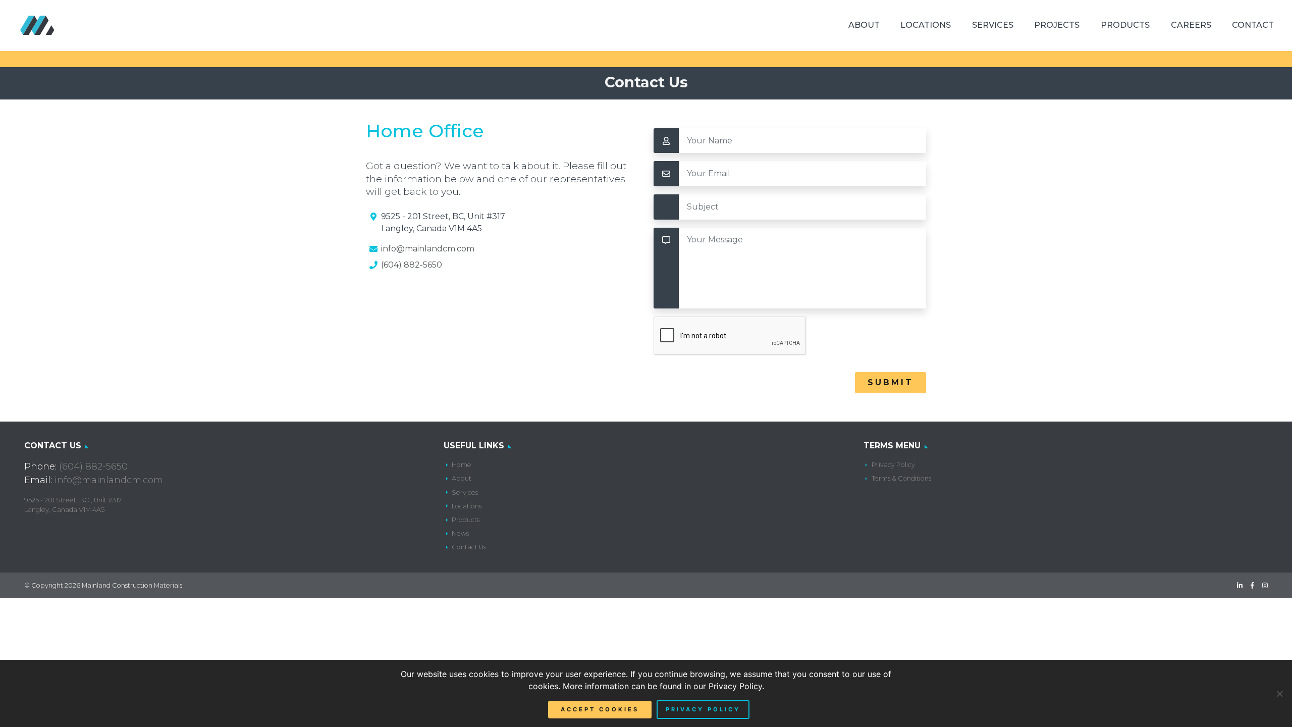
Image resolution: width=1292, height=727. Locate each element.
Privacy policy (703, 709)
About (864, 25)
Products (1125, 25)
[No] (1279, 694)
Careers (1191, 25)
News (460, 533)
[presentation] (730, 336)
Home (461, 465)
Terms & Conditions (901, 478)
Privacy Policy (893, 465)
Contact (1253, 25)
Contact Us (469, 547)
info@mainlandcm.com (427, 248)
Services (992, 25)
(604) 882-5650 (411, 265)
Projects (1057, 25)
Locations (925, 25)
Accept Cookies (600, 709)
